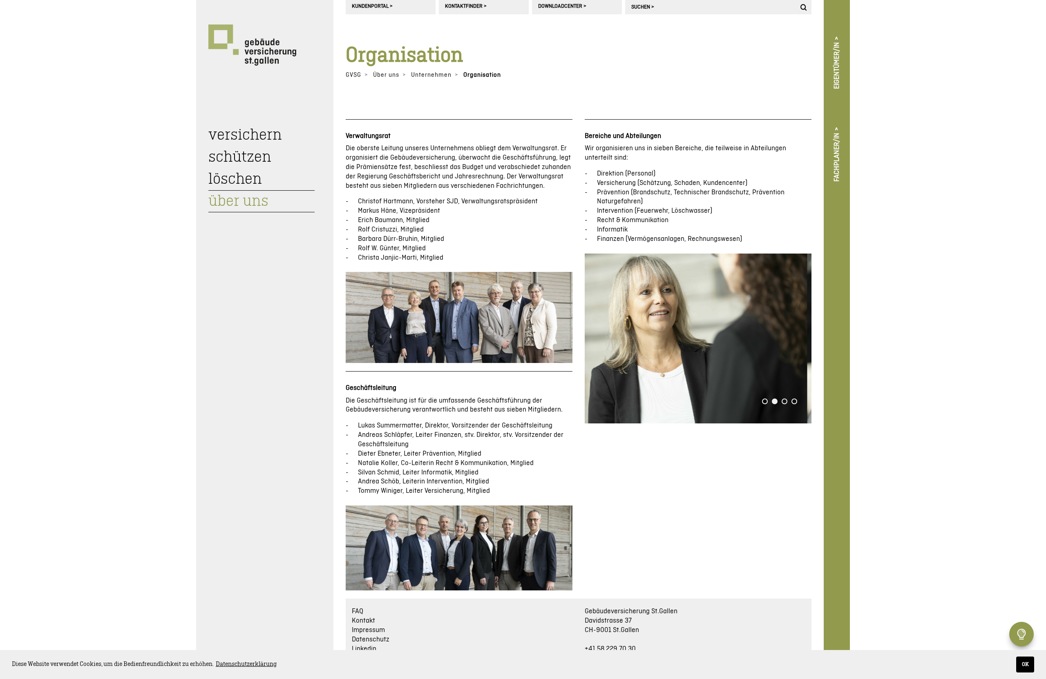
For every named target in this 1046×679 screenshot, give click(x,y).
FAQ (357, 611)
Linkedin (364, 648)
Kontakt (363, 620)
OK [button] (1025, 664)
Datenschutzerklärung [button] (246, 664)
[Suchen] (804, 7)
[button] (765, 401)
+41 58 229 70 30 (610, 648)
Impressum (368, 630)
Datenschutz (370, 639)
